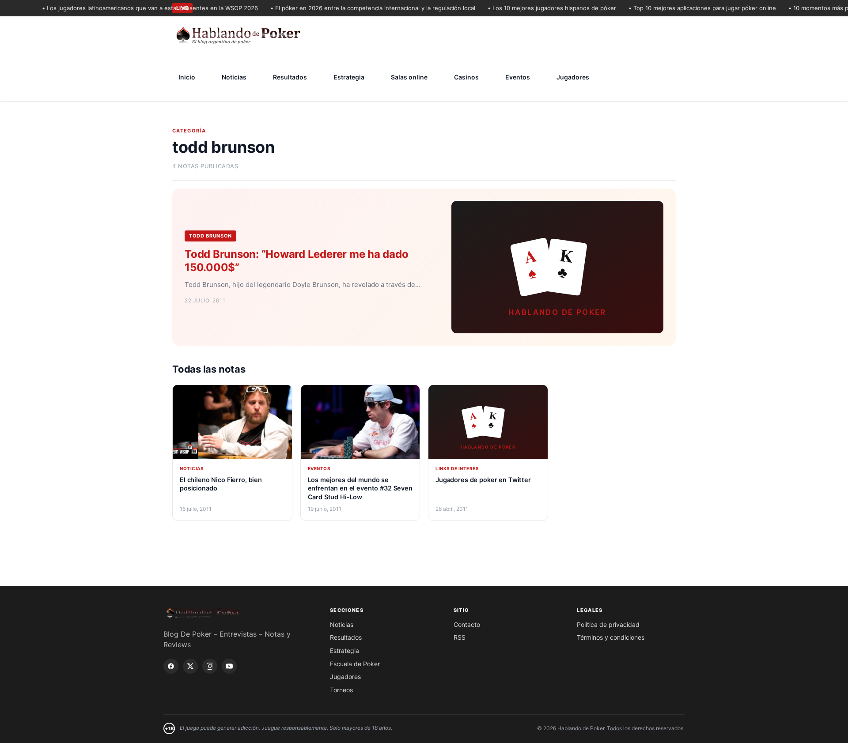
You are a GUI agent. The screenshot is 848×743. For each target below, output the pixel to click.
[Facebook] (170, 666)
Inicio (186, 77)
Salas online (409, 77)
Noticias (234, 77)
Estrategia (348, 77)
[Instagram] (209, 666)
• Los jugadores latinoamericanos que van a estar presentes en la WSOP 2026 (140, 7)
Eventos (517, 77)
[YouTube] (229, 666)
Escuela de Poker (355, 664)
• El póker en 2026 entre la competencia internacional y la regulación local (362, 7)
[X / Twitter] (190, 666)
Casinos (466, 77)
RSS (460, 637)
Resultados (290, 77)
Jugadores (572, 77)
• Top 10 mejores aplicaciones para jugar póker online (692, 7)
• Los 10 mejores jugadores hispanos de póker (541, 7)
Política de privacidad (608, 624)
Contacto (467, 624)
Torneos (341, 690)
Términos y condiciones (610, 637)
